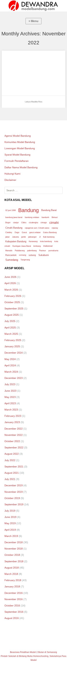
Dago (17, 232)
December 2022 (13, 428)
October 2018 (12, 554)
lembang (37, 246)
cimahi (54, 222)
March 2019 (11, 536)
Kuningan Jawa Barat (22, 246)
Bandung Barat (49, 210)
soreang (22, 255)
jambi (23, 237)
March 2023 (11, 409)
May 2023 (10, 397)
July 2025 (9, 321)
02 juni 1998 (10, 210)
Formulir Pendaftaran (16, 160)
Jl (40, 237)
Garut (24, 232)
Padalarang (20, 250)
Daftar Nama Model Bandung (21, 167)
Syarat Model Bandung (17, 154)
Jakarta (15, 237)
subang (32, 255)
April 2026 (10, 283)
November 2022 (13, 434)
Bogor (8, 222)
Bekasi (55, 217)
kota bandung (46, 241)
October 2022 (12, 441)
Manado (8, 250)
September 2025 (13, 308)
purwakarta (53, 250)
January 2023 (12, 422)
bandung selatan (32, 217)
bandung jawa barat (13, 217)
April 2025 (10, 327)
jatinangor (32, 237)
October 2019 (12, 498)
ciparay (55, 228)
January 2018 (12, 586)
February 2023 (12, 415)
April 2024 (10, 365)
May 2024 (10, 359)
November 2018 (13, 548)
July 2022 (9, 460)
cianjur (16, 222)
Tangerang (25, 260)
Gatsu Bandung (50, 232)
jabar (7, 237)
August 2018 (11, 567)
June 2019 (10, 517)
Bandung (28, 210)
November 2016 (13, 599)
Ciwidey (8, 232)
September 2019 (13, 504)
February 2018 (12, 580)
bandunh (45, 217)
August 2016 (11, 618)
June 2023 (10, 390)
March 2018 (11, 573)
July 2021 (9, 479)
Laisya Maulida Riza (18, 56)
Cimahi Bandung (13, 227)
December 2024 (13, 352)
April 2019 (10, 529)
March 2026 (11, 289)
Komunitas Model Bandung (19, 142)
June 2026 (10, 276)
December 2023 (13, 378)
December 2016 (13, 593)
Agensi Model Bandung (17, 135)
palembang (32, 250)
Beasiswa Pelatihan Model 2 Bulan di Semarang (33, 652)
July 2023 (9, 384)
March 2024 (11, 371)
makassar (48, 246)
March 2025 (11, 333)
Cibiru (23, 222)
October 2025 (12, 302)
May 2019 (10, 523)
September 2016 (13, 611)
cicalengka (33, 222)
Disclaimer (10, 179)
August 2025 (11, 314)
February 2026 (12, 295)
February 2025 (12, 340)
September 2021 (13, 466)
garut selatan (35, 232)
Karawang (33, 241)
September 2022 (13, 447)
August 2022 (11, 453)
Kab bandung (48, 237)
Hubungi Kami (12, 173)
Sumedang (11, 259)
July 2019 (9, 510)
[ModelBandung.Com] (33, 5)
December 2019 (13, 485)
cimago (44, 222)
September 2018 (13, 561)
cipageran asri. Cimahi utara (37, 228)
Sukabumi (43, 255)
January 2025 (12, 346)
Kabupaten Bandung (15, 241)
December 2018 (13, 542)
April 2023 (10, 403)
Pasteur (42, 250)
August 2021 (11, 472)
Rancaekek (10, 255)
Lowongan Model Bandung (19, 148)
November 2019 (13, 491)
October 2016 (12, 605)
